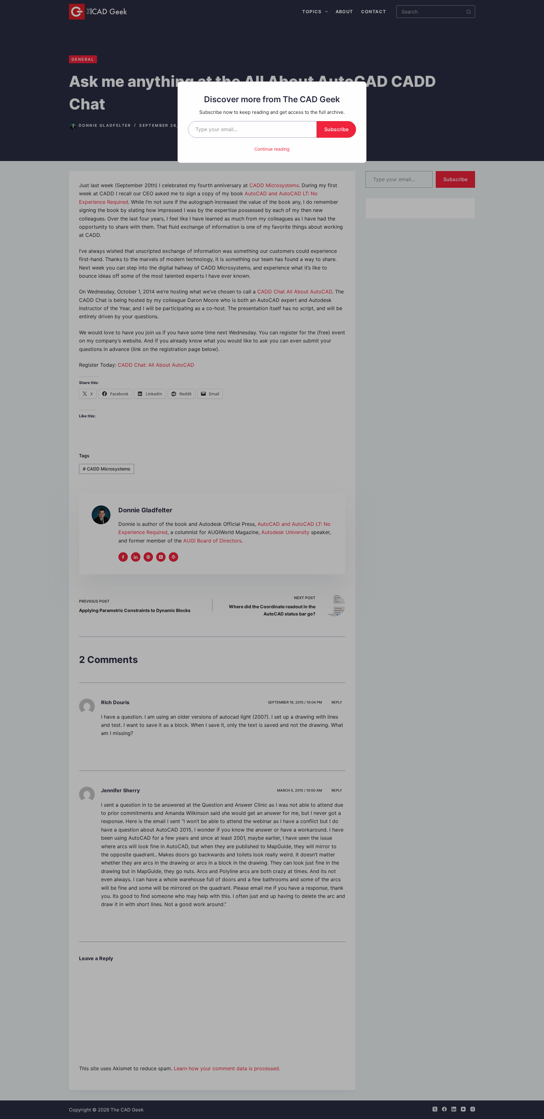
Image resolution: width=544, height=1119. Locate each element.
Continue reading (272, 149)
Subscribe (336, 129)
